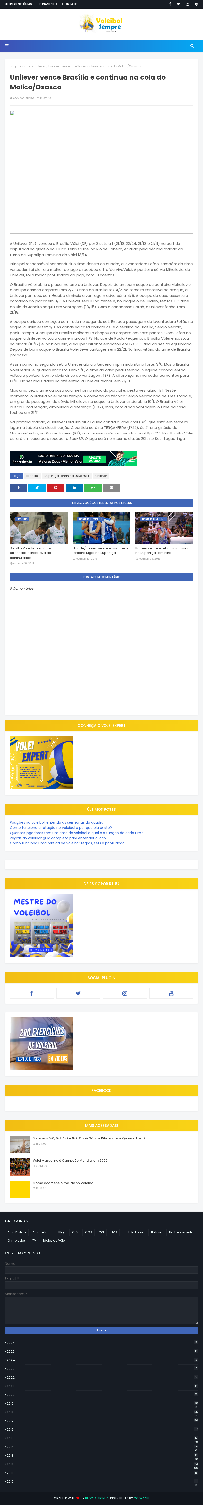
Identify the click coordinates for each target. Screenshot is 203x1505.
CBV (75, 1232)
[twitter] (178, 4)
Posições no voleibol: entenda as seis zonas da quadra (56, 822)
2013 (102, 1455)
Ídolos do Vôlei (54, 1240)
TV (34, 1240)
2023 (102, 1368)
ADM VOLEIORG (23, 98)
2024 (102, 1360)
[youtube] (171, 993)
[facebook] (170, 4)
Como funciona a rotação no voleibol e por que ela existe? (61, 827)
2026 (102, 1342)
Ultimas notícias (18, 4)
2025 (102, 1351)
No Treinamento (181, 1232)
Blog (61, 1232)
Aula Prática (17, 1232)
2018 (102, 1412)
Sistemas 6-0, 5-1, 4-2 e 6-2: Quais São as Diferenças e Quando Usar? (89, 1138)
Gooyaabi (141, 1498)
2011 (102, 1473)
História (156, 1232)
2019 (102, 1403)
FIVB (114, 1232)
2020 (102, 1394)
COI (101, 1232)
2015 (102, 1438)
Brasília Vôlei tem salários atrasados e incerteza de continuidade (30, 553)
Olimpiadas (17, 1240)
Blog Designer (96, 1498)
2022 (102, 1377)
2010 (102, 1481)
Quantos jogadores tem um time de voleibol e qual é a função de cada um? (76, 832)
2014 (102, 1447)
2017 (102, 1420)
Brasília (32, 476)
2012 (102, 1464)
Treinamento (47, 4)
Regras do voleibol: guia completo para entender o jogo (58, 838)
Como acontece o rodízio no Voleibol (63, 1183)
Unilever (39, 66)
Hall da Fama (134, 1232)
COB (88, 1232)
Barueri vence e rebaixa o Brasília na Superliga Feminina (162, 550)
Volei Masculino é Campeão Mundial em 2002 (70, 1160)
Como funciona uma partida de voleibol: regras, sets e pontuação (67, 843)
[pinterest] (195, 4)
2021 (102, 1386)
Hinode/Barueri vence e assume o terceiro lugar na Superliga (100, 550)
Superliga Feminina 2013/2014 (66, 476)
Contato (69, 4)
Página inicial (20, 66)
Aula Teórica (42, 1232)
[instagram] (187, 4)
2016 (102, 1429)
